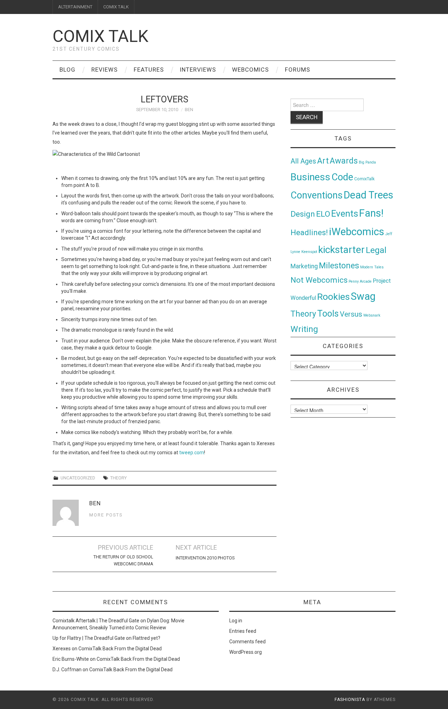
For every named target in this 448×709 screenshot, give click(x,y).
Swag (363, 296)
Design (302, 214)
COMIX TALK (116, 6)
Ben (189, 109)
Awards (344, 161)
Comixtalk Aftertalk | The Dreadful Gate (95, 620)
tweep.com (191, 452)
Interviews (198, 69)
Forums (297, 69)
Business (310, 177)
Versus (351, 314)
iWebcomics (356, 232)
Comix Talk (100, 36)
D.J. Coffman (67, 669)
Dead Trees (368, 195)
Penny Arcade (360, 281)
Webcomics (250, 69)
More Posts (105, 515)
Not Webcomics (319, 280)
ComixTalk (364, 178)
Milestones (339, 265)
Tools (328, 314)
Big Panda (367, 162)
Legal (376, 250)
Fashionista (350, 699)
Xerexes (61, 648)
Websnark (371, 315)
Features (149, 69)
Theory (118, 477)
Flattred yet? (146, 638)
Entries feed (242, 631)
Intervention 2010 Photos (205, 557)
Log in (235, 620)
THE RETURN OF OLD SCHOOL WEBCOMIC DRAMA (123, 560)
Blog (67, 69)
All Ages (303, 161)
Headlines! (309, 232)
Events (344, 213)
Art (323, 161)
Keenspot (309, 251)
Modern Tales (372, 267)
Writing (304, 329)
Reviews (104, 69)
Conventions (316, 195)
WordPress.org (245, 652)
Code (342, 177)
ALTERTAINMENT (75, 6)
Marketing (304, 266)
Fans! (371, 213)
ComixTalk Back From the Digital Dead (120, 648)
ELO (323, 214)
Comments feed (247, 641)
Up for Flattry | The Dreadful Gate (88, 638)
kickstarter (341, 249)
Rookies (333, 296)
